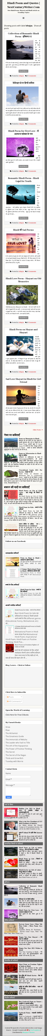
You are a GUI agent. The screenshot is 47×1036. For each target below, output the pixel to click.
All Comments (14, 701)
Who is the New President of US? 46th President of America (30, 822)
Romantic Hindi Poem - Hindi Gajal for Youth (23, 180)
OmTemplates (35, 1030)
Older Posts (37, 430)
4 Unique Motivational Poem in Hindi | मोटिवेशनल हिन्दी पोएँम (30, 570)
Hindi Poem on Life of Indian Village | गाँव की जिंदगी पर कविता (30, 848)
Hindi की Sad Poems (23, 229)
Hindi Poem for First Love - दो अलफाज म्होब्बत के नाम (23, 133)
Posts (11, 697)
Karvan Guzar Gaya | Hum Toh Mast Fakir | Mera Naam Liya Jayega (30, 926)
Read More (23, 71)
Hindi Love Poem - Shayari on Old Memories (23, 280)
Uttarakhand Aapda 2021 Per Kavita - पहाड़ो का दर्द (30, 471)
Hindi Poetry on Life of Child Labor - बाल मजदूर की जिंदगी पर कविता (30, 492)
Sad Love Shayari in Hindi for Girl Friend (23, 381)
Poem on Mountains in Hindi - (29, 439)
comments (31, 76)
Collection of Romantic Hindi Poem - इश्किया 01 (23, 35)
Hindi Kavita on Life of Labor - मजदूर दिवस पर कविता (30, 871)
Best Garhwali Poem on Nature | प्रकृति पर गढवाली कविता (30, 1002)
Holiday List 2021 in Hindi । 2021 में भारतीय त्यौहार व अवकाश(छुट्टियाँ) (30, 810)
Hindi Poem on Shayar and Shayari (23, 331)
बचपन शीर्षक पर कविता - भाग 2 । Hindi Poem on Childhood (30, 525)
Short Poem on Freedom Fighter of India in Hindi (27, 646)
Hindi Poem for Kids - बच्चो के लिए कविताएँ (27, 610)
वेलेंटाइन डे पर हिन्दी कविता (23, 83)
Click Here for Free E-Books (17, 715)
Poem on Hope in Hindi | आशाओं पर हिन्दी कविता (30, 559)
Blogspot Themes (29, 1032)
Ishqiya (18, 76)
